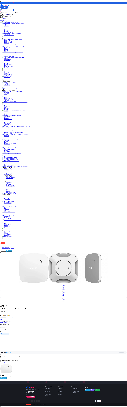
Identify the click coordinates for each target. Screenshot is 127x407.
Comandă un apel (31, 396)
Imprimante (8, 188)
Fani (5, 142)
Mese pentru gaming (7, 71)
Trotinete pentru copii (7, 197)
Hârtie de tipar (8, 184)
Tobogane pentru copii (7, 213)
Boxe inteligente (6, 63)
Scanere (7, 190)
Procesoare (6, 49)
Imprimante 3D (8, 191)
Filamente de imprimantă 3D (10, 186)
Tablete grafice (6, 25)
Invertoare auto (6, 225)
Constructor (6, 207)
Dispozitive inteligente (7, 156)
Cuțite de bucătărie (7, 123)
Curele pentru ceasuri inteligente (9, 35)
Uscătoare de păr (7, 148)
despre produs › (18, 312)
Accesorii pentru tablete (8, 27)
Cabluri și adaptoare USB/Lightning (10, 32)
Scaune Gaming (6, 72)
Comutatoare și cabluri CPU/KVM (9, 56)
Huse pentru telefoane (7, 28)
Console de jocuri (7, 77)
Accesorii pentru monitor (8, 45)
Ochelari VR (6, 73)
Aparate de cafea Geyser (8, 119)
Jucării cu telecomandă (7, 211)
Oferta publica (60, 394)
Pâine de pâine (6, 113)
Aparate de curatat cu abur (8, 131)
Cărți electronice (6, 26)
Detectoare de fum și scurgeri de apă (10, 163)
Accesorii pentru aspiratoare (8, 133)
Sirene (5, 164)
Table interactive (7, 100)
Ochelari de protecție (7, 30)
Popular (73, 386)
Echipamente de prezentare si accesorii (10, 101)
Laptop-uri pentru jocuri (8, 41)
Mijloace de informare (7, 174)
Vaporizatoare (6, 136)
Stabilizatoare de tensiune (8, 232)
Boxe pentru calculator (7, 64)
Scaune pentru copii (7, 218)
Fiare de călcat (6, 135)
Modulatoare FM (7, 226)
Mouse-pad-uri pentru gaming (9, 74)
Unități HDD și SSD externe (10, 177)
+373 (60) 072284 (5, 18)
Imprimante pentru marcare (10, 192)
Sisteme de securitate (5, 247)
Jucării (5, 210)
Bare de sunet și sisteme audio (9, 66)
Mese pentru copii (7, 216)
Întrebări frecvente (47, 392)
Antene (7, 172)
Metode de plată (47, 391)
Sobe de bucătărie (7, 106)
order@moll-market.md (31, 392)
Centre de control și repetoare (9, 165)
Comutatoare (8, 171)
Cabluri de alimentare (7, 234)
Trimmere (5, 152)
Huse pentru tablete (7, 29)
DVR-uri (5, 223)
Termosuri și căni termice (8, 124)
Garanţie (3, 358)
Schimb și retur (47, 388)
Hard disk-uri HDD (7, 47)
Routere (7, 170)
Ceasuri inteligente (7, 34)
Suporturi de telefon (7, 224)
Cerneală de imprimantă (10, 185)
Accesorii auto (6, 227)
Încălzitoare (6, 141)
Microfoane (6, 67)
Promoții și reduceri (48, 394)
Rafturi (5, 217)
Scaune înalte (6, 205)
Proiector (5, 97)
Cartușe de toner (8, 182)
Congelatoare (6, 109)
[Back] (2, 69)
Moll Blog (59, 392)
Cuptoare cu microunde (8, 112)
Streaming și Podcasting (8, 75)
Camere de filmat (7, 92)
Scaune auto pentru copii (8, 203)
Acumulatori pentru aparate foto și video (10, 95)
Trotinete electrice (7, 199)
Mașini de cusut (6, 138)
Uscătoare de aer (7, 144)
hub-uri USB (6, 58)
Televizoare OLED (7, 84)
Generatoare (6, 233)
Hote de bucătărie (7, 108)
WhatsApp (98, 389)
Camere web (6, 54)
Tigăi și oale (6, 121)
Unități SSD (6, 48)
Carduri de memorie (9, 178)
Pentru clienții (48, 386)
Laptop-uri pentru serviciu (8, 42)
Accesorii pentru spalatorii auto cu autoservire (11, 239)
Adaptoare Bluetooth (7, 59)
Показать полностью (4, 333)
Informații (60, 386)
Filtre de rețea (6, 235)
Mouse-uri (6, 53)
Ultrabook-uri (6, 43)
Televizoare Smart (7, 86)
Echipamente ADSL (9, 173)
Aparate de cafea (7, 116)
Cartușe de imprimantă (7, 180)
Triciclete (5, 200)
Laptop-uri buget (7, 40)
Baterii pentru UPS (7, 231)
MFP (7, 189)
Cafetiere (5, 117)
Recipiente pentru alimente (8, 122)
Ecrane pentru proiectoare (8, 98)
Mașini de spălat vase (7, 107)
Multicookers (6, 111)
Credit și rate (4, 362)
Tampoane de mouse (7, 55)
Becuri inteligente (7, 160)
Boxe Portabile (6, 65)
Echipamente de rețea (7, 168)
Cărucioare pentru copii (8, 202)
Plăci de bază (6, 51)
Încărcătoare (6, 31)
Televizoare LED (7, 83)
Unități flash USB (9, 176)
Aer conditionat (6, 140)
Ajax (1, 320)
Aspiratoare (6, 129)
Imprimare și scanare (7, 187)
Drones (5, 208)
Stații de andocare (7, 60)
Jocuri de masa (6, 209)
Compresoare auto (7, 229)
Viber (93, 389)
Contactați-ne (60, 388)
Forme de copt (6, 125)
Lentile (5, 94)
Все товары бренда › (3, 322)
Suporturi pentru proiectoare (8, 99)
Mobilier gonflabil (7, 214)
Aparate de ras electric (7, 151)
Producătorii (60, 391)
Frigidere (5, 105)
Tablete (5, 24)
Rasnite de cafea (6, 118)
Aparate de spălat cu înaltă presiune (9, 130)
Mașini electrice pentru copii (8, 198)
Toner (7, 183)
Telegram (87, 389)
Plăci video (6, 50)
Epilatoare (6, 150)
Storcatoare (6, 114)
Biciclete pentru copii (7, 196)
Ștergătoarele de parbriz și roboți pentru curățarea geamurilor (13, 132)
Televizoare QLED (7, 85)
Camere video (6, 93)
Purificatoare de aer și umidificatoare (10, 143)
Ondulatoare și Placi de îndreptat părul (10, 149)
